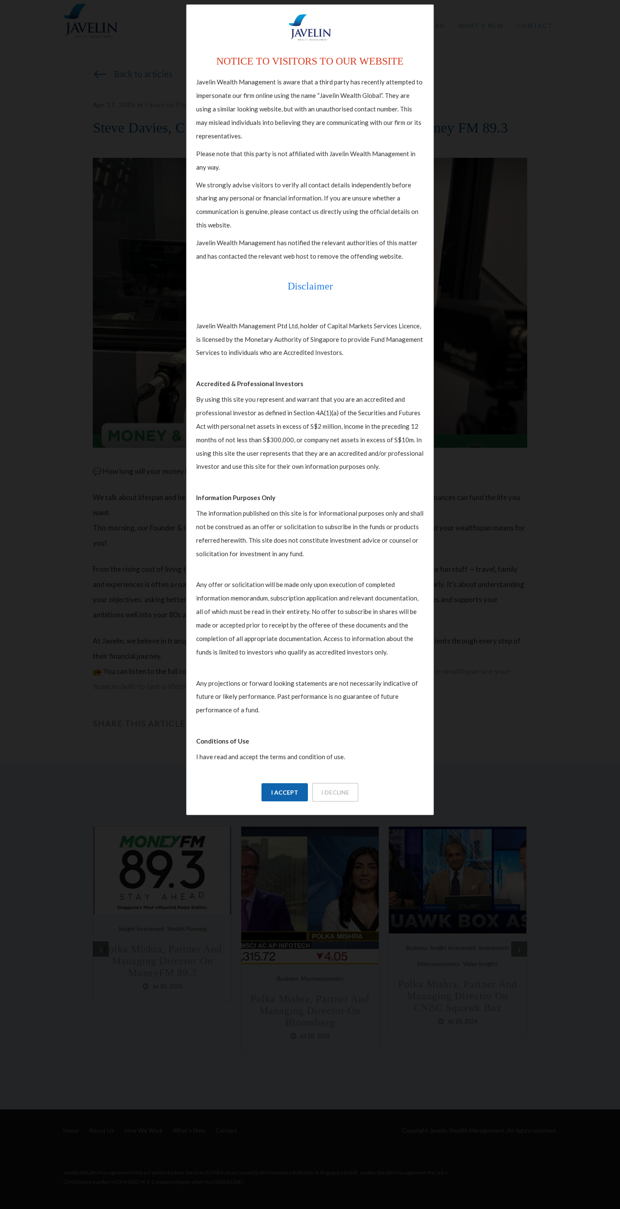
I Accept (284, 792)
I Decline (335, 792)
